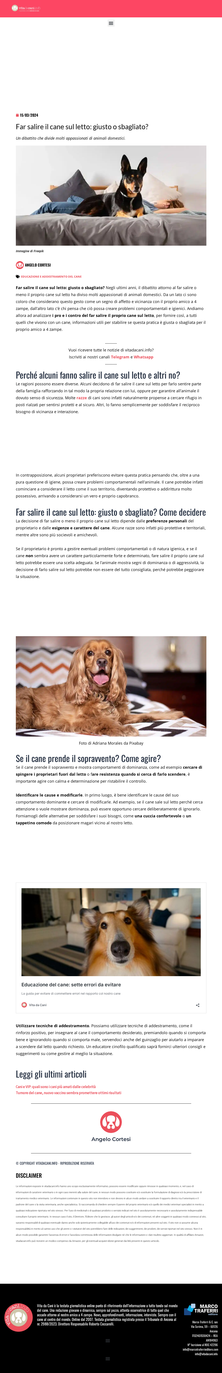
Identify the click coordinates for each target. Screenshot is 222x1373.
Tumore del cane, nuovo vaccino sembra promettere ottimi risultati (68, 1092)
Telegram (120, 356)
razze (82, 397)
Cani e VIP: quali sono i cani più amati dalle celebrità (56, 1086)
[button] (111, 23)
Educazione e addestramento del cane (51, 276)
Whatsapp (143, 356)
